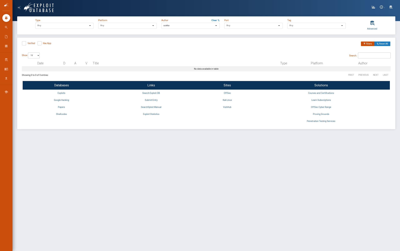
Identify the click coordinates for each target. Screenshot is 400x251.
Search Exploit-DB (151, 93)
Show (25, 55)
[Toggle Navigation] (20, 7)
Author (164, 20)
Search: (353, 55)
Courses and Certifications (321, 93)
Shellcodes (61, 114)
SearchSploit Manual (151, 107)
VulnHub (227, 107)
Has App (47, 43)
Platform (102, 20)
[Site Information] (382, 7)
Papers (61, 107)
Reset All (383, 43)
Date (40, 63)
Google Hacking (61, 100)
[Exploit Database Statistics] (373, 7)
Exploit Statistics (151, 114)
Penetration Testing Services (321, 121)
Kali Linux (227, 100)
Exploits (61, 93)
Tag (289, 20)
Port (226, 20)
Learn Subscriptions (321, 100)
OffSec (227, 93)
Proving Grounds (321, 114)
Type (38, 20)
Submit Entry (151, 100)
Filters (368, 43)
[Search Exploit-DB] (391, 7)
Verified (31, 43)
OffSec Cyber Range (321, 107)
